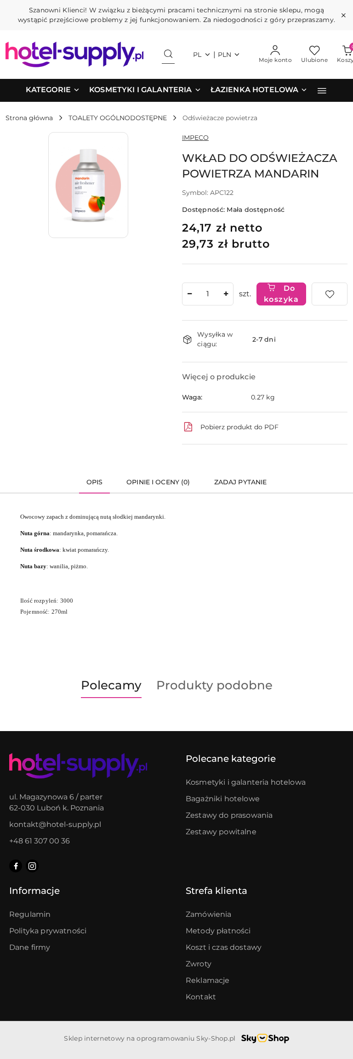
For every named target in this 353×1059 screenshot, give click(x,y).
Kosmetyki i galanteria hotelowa (246, 782)
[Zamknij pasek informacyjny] (343, 15)
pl (197, 54)
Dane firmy (30, 947)
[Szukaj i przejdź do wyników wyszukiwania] (168, 54)
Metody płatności (218, 930)
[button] (53, 90)
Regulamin (30, 914)
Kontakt (201, 996)
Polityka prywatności (47, 930)
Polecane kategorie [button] (231, 758)
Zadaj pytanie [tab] (240, 482)
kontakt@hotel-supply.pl (55, 824)
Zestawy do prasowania (229, 815)
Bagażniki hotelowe (223, 798)
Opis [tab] (94, 482)
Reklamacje (208, 980)
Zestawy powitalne (221, 831)
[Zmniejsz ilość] (189, 294)
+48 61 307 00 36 (39, 841)
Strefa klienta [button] (216, 890)
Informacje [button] (34, 890)
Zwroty (198, 963)
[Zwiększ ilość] (226, 294)
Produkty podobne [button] (214, 685)
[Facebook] (15, 865)
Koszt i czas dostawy (224, 947)
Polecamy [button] (111, 685)
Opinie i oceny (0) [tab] (158, 482)
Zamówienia (209, 914)
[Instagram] (32, 865)
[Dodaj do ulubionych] (329, 294)
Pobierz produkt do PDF (239, 427)
